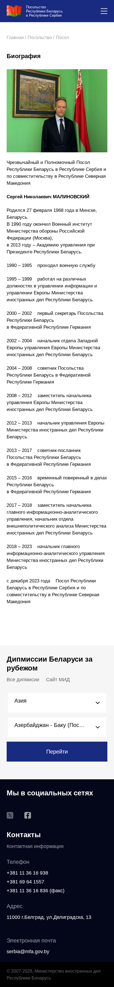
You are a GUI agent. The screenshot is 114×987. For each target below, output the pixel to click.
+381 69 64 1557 (25, 882)
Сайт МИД (58, 679)
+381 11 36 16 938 (27, 873)
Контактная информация (35, 846)
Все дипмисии (23, 679)
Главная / (16, 37)
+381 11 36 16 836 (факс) (35, 890)
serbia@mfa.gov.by (28, 951)
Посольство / (41, 37)
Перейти (57, 752)
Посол (62, 37)
